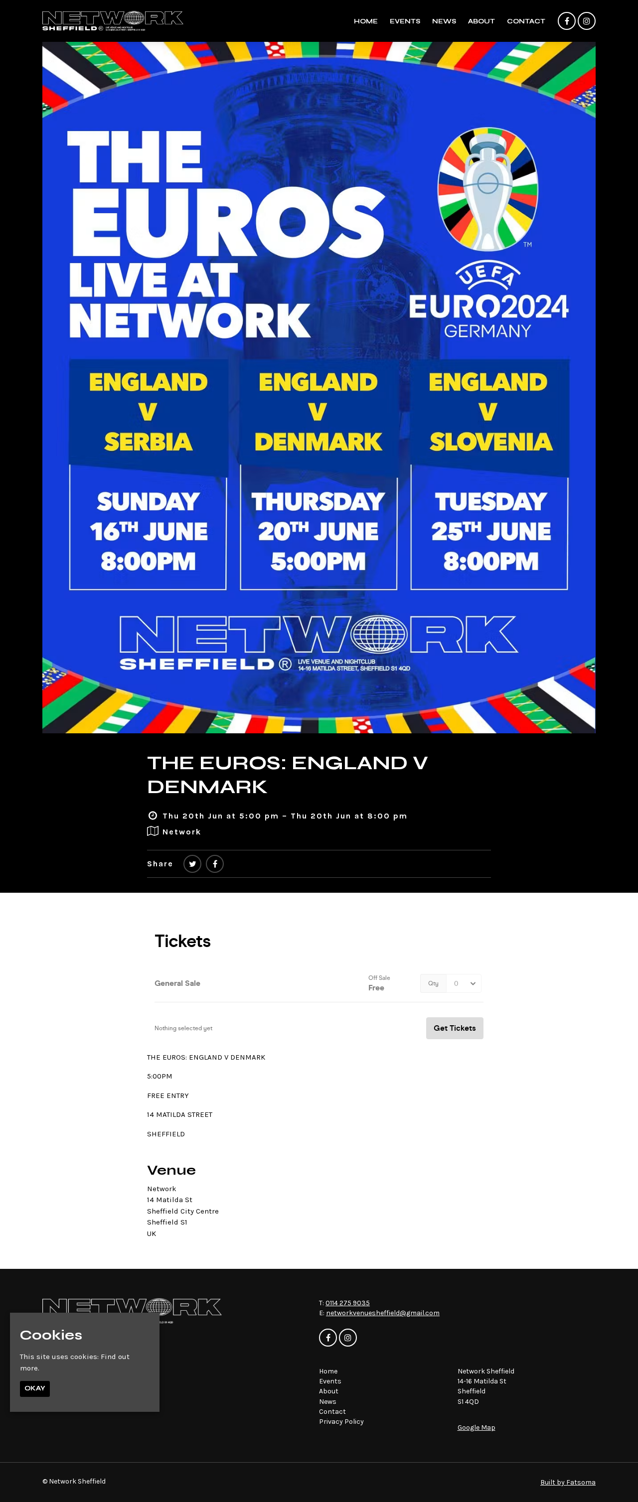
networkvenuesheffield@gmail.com (383, 1313)
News (444, 21)
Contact (526, 21)
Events (405, 21)
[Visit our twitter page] (192, 864)
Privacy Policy (341, 1421)
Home (366, 21)
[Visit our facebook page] (567, 21)
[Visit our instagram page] (587, 21)
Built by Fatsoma (568, 1482)
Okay (34, 1389)
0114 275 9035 (347, 1303)
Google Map (476, 1427)
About (481, 21)
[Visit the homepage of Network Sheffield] (112, 21)
